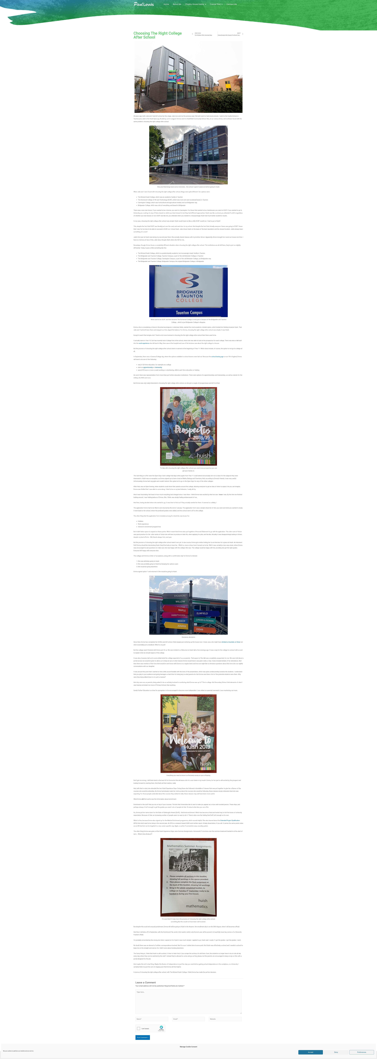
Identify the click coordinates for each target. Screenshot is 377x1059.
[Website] (225, 1019)
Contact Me (231, 4)
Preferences (361, 1052)
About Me (177, 4)
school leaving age (217, 357)
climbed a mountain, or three (231, 642)
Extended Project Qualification (230, 820)
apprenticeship (148, 367)
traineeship (158, 367)
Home (166, 4)
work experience (144, 343)
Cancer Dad (215, 4)
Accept (310, 1052)
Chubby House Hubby (194, 4)
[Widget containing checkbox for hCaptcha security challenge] (150, 1028)
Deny (336, 1052)
